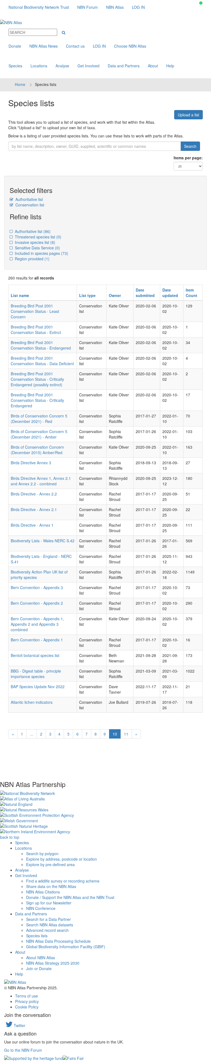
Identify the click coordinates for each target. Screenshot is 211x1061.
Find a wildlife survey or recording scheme (62, 881)
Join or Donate (39, 968)
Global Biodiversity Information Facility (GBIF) (65, 946)
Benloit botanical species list (35, 655)
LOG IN (138, 7)
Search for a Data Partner (48, 919)
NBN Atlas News (43, 46)
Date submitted (145, 292)
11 (126, 734)
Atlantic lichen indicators (31, 702)
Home (20, 84)
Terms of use (26, 996)
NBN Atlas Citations (43, 892)
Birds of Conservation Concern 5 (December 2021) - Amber (39, 434)
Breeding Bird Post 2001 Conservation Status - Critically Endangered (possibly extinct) (37, 379)
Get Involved (88, 65)
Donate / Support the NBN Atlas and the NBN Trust (70, 897)
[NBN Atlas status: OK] (200, 3)
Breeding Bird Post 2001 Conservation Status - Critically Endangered (37, 400)
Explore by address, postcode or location (61, 859)
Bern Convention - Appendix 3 (37, 587)
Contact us (75, 46)
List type (87, 295)
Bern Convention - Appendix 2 (37, 603)
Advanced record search (47, 930)
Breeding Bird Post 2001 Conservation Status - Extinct (36, 329)
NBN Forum (87, 7)
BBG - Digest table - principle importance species (36, 673)
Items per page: (188, 157)
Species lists (37, 935)
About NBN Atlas (40, 957)
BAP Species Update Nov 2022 (38, 686)
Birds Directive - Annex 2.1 (34, 509)
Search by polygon (42, 853)
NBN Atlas (115, 7)
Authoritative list (28, 199)
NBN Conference (40, 908)
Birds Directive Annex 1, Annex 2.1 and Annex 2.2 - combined (41, 480)
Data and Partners (124, 65)
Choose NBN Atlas (130, 46)
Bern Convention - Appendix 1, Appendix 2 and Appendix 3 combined (37, 624)
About (153, 65)
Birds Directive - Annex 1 (32, 525)
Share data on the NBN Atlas (51, 886)
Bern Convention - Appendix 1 (37, 639)
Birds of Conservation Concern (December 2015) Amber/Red (37, 449)
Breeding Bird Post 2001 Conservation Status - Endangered (41, 345)
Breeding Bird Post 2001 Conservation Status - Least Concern (35, 311)
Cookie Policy (26, 1007)
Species (15, 65)
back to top (9, 837)
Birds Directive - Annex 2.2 (34, 494)
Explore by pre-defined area (50, 864)
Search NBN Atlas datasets (49, 924)
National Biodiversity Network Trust (39, 7)
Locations (38, 65)
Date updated (170, 292)
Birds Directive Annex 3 (31, 462)
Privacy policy (27, 1001)
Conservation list (29, 204)
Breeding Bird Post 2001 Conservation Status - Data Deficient (42, 360)
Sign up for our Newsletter (48, 903)
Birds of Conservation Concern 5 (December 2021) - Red (39, 418)
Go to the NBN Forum (23, 1050)
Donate (15, 46)
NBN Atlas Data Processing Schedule (58, 941)
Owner (115, 295)
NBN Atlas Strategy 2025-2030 (52, 963)
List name (20, 295)
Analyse (62, 65)
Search (190, 146)
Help (170, 65)
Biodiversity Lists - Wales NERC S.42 (42, 540)
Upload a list (188, 114)
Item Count (191, 292)
